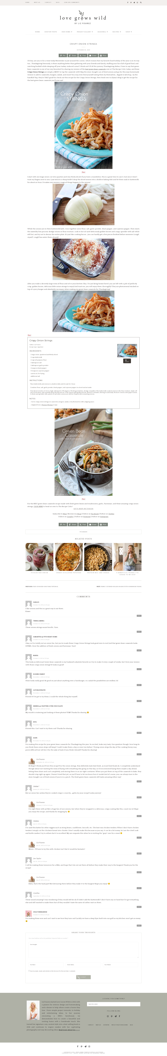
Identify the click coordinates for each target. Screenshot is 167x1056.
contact (91, 1025)
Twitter (111, 514)
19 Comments (83, 531)
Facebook (95, 514)
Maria (35, 655)
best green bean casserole (95, 69)
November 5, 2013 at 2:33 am (41, 709)
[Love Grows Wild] (83, 17)
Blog (65, 514)
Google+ (70, 517)
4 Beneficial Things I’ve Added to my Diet (127, 573)
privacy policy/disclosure (120, 1025)
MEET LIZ (98, 1025)
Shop (79, 514)
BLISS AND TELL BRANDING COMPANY (94, 1053)
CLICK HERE (38, 506)
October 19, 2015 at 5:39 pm (41, 914)
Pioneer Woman (47, 405)
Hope (35, 738)
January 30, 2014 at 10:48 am (41, 789)
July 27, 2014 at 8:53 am (43, 880)
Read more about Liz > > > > (69, 1030)
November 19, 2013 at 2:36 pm (41, 740)
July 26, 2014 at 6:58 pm (40, 861)
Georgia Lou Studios (96, 1052)
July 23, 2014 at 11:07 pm (43, 845)
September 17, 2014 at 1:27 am (41, 896)
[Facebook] (127, 2)
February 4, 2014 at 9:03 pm (44, 805)
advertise (106, 1025)
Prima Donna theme (82, 1052)
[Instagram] (137, 2)
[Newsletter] (134, 2)
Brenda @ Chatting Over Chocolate (48, 706)
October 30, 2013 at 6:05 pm (41, 605)
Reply (139, 615)
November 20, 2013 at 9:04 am (45, 762)
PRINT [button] (127, 361)
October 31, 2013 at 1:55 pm (41, 658)
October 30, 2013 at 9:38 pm (41, 639)
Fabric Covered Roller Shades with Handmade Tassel (121, 586)
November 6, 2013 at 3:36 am (41, 724)
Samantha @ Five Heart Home (45, 637)
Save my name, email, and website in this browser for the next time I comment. (53, 971)
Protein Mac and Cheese (98, 572)
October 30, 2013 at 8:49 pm (41, 623)
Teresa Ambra (38, 621)
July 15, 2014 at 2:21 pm (39, 824)
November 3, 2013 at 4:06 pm (41, 693)
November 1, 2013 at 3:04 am (41, 677)
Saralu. (36, 602)
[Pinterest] (131, 2)
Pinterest (86, 517)
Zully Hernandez (40, 912)
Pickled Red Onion (39, 572)
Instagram (104, 517)
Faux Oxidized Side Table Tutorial (45, 586)
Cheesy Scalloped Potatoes (68, 572)
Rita (35, 722)
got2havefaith (39, 690)
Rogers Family (39, 674)
